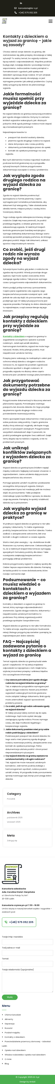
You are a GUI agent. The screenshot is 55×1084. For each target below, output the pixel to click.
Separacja (9, 1023)
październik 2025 (15, 817)
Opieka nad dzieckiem (15, 1050)
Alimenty (9, 1019)
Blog (7, 1063)
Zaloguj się (12, 840)
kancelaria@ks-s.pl (28, 8)
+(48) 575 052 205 (28, 13)
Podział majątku (12, 1032)
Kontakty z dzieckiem (14, 336)
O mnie (8, 1059)
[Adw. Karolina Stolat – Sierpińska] (4, 20)
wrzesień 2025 (13, 822)
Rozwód (8, 1028)
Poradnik (11, 798)
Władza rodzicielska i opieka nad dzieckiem (25, 1054)
